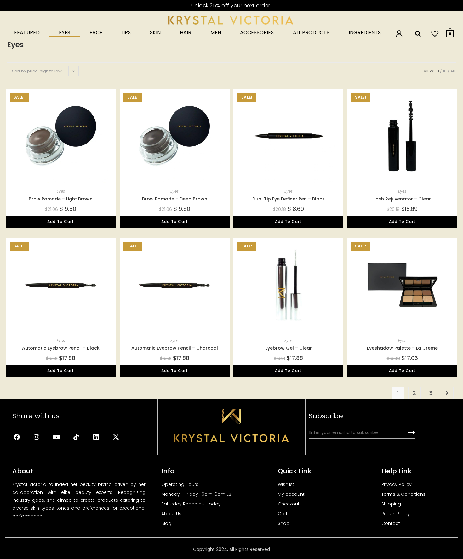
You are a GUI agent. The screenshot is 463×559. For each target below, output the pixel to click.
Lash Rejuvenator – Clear (402, 199)
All (453, 71)
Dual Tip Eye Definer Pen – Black (288, 199)
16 (445, 71)
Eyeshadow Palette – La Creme (402, 348)
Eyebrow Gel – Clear (288, 348)
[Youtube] (56, 437)
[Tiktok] (76, 437)
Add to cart (60, 221)
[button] (96, 92)
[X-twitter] (115, 437)
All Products (311, 32)
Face (95, 32)
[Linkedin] (96, 437)
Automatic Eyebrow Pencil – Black (61, 348)
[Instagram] (36, 437)
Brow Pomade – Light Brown (61, 199)
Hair (185, 32)
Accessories (257, 32)
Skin (155, 32)
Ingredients (365, 32)
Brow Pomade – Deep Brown (174, 199)
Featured (27, 32)
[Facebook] (16, 437)
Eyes (64, 32)
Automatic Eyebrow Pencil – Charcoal (174, 348)
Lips (126, 32)
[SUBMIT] (411, 432)
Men (215, 32)
